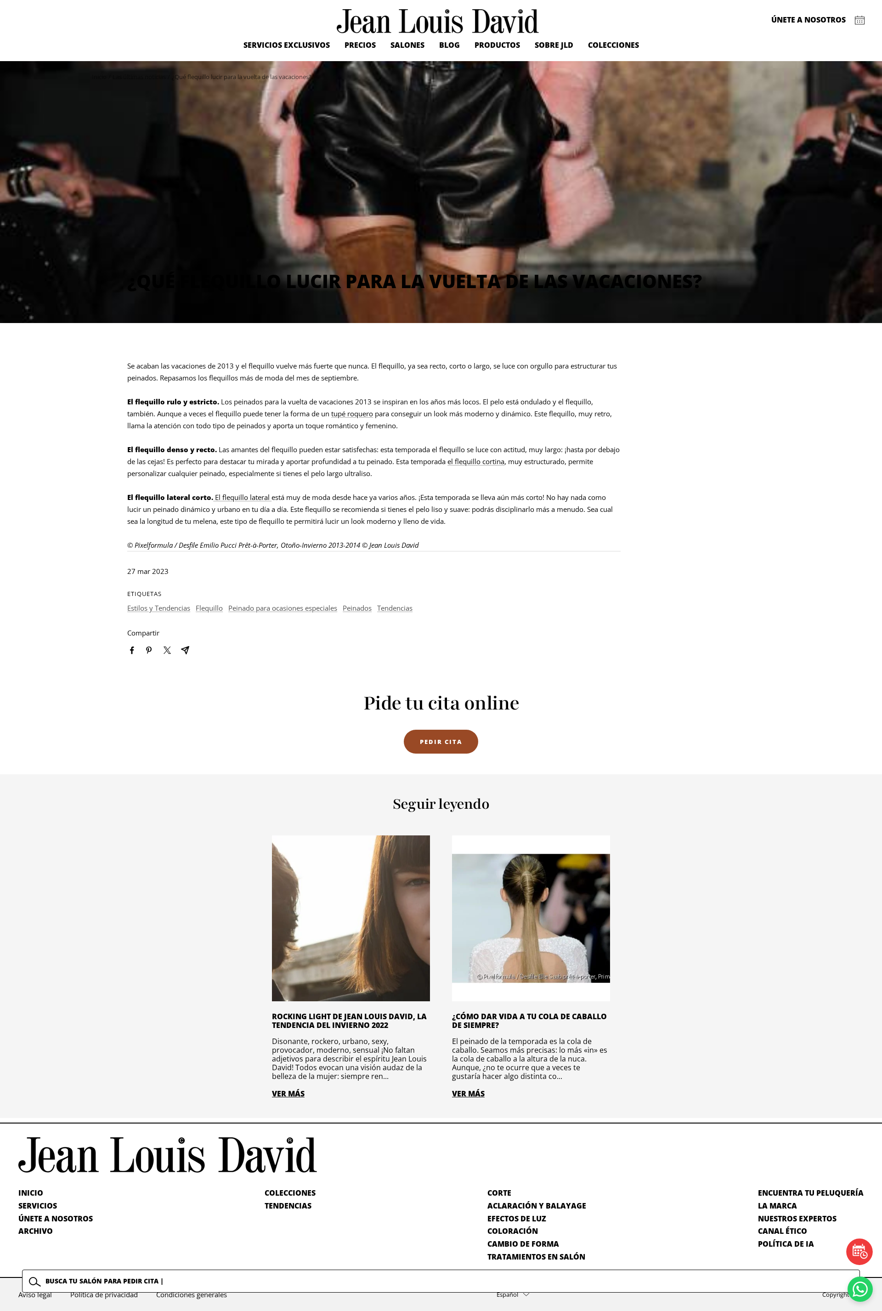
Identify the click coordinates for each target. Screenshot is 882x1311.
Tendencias (395, 608)
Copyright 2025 (843, 1294)
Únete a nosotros (808, 20)
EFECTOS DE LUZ (516, 1219)
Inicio (99, 77)
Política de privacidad (104, 1294)
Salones (407, 45)
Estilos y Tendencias (158, 608)
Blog (449, 45)
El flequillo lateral (242, 497)
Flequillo (209, 608)
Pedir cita (441, 742)
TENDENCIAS (288, 1206)
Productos (497, 45)
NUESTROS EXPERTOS (797, 1219)
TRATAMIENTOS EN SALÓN (536, 1257)
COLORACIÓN (512, 1231)
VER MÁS (288, 1094)
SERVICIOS (37, 1206)
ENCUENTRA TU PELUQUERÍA (811, 1193)
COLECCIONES (290, 1193)
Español (507, 1294)
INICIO (30, 1193)
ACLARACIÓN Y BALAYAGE (536, 1206)
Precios (360, 45)
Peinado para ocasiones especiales (282, 608)
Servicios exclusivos (286, 45)
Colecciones (613, 45)
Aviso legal (35, 1294)
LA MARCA (777, 1206)
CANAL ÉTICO (782, 1231)
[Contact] (860, 20)
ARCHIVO (35, 1231)
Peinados (357, 608)
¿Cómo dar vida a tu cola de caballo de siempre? (529, 1020)
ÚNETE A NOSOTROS (55, 1219)
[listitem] (132, 650)
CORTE (499, 1193)
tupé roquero (352, 413)
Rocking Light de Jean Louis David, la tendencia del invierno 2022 (349, 1020)
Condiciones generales (191, 1294)
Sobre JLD (554, 45)
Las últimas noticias (139, 77)
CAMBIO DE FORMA (523, 1244)
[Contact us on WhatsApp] (860, 1289)
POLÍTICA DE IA (786, 1244)
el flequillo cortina (475, 461)
